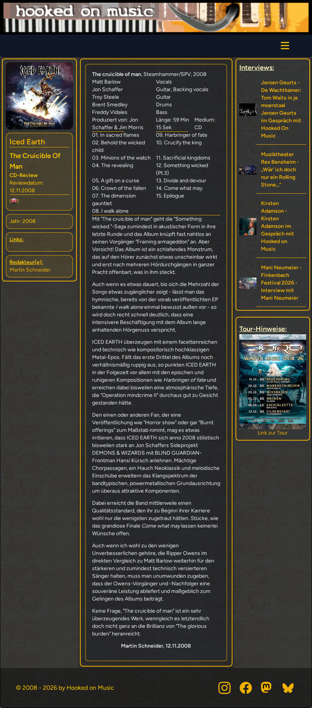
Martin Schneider (30, 270)
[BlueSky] (288, 687)
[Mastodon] (267, 687)
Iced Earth (27, 141)
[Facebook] (245, 687)
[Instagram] (224, 687)
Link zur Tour (279, 433)
